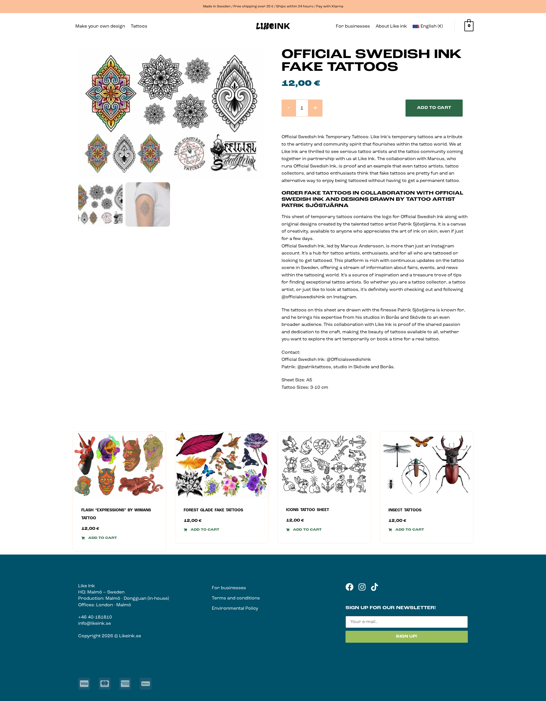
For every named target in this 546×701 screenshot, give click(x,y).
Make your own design (100, 26)
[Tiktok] (375, 587)
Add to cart (434, 108)
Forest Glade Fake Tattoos (213, 510)
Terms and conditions (236, 598)
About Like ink (391, 26)
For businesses (353, 26)
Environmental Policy (235, 608)
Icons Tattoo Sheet (307, 510)
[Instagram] (362, 587)
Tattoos (139, 26)
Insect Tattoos (404, 510)
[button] (142, 26)
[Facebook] (349, 587)
